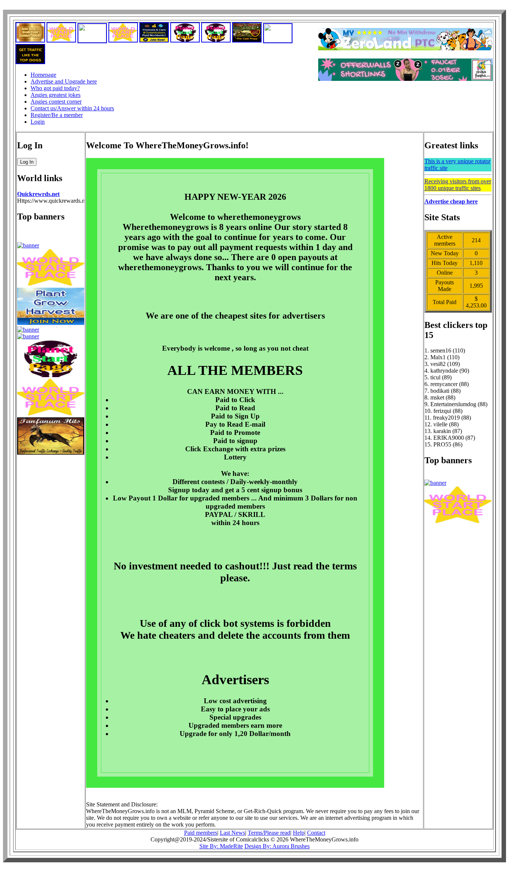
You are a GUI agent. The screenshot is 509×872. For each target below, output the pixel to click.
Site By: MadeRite (221, 846)
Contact (316, 833)
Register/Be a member (57, 115)
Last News (232, 833)
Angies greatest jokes (55, 95)
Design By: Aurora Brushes (277, 846)
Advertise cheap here (451, 201)
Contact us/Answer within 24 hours (72, 108)
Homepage (43, 75)
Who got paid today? (55, 88)
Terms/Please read (269, 833)
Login (38, 122)
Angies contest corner (56, 101)
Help (298, 833)
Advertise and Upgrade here (64, 81)
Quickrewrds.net (38, 194)
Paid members (200, 833)
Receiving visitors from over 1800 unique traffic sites (457, 184)
